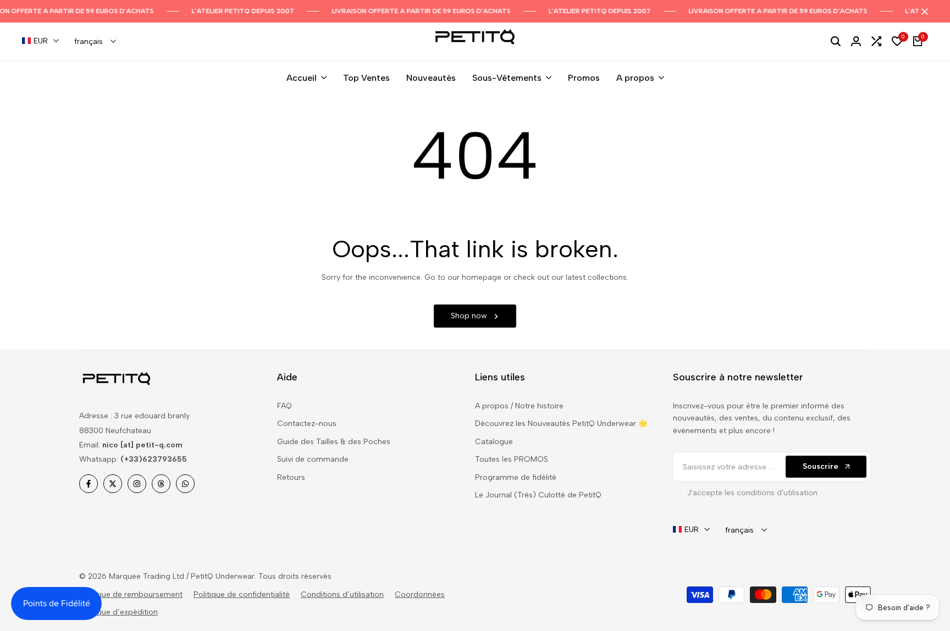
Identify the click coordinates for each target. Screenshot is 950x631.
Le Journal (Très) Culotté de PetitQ (538, 495)
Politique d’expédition (118, 612)
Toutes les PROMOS (511, 459)
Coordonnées (420, 594)
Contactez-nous (306, 423)
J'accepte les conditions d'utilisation (752, 492)
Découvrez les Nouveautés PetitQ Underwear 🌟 (561, 423)
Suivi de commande (313, 459)
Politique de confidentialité (242, 594)
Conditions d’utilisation (342, 594)
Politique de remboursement (131, 594)
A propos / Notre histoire (519, 406)
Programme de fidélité (515, 477)
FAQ (284, 406)
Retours (291, 477)
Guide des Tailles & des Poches (333, 441)
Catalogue (494, 441)
